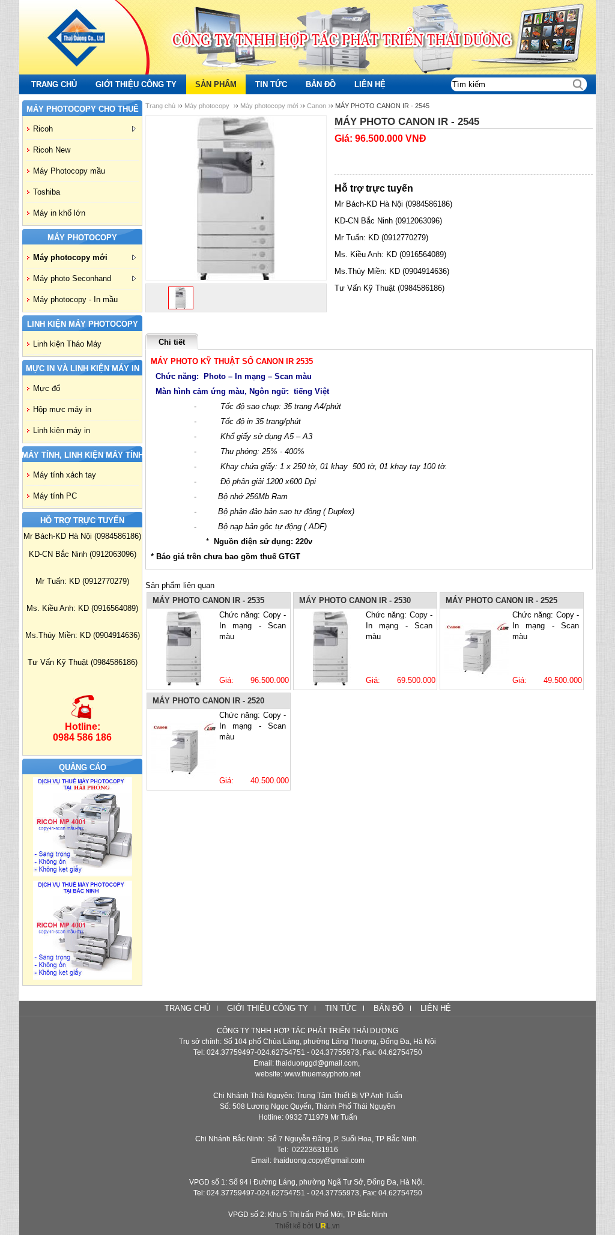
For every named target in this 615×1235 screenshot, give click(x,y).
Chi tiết (172, 342)
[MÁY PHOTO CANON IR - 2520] (183, 748)
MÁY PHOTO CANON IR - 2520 (208, 700)
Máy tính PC (55, 495)
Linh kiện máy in (61, 430)
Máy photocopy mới (70, 257)
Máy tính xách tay (64, 474)
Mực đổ (46, 388)
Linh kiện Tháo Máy (67, 343)
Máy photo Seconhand (72, 278)
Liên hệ (435, 1008)
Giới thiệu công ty (267, 1008)
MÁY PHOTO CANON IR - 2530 (355, 600)
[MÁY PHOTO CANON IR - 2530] (330, 648)
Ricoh (43, 128)
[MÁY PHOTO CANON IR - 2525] (476, 648)
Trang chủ (160, 105)
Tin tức (341, 1008)
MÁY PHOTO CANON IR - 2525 (501, 600)
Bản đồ (389, 1008)
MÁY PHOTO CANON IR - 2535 (208, 600)
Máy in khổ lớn (59, 212)
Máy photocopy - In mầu (75, 299)
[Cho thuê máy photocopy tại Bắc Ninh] (82, 977)
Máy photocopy (207, 105)
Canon (316, 105)
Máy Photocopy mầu (69, 170)
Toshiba (46, 191)
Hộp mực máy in (62, 409)
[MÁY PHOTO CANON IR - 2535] (183, 648)
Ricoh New (51, 149)
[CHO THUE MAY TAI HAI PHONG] (82, 873)
